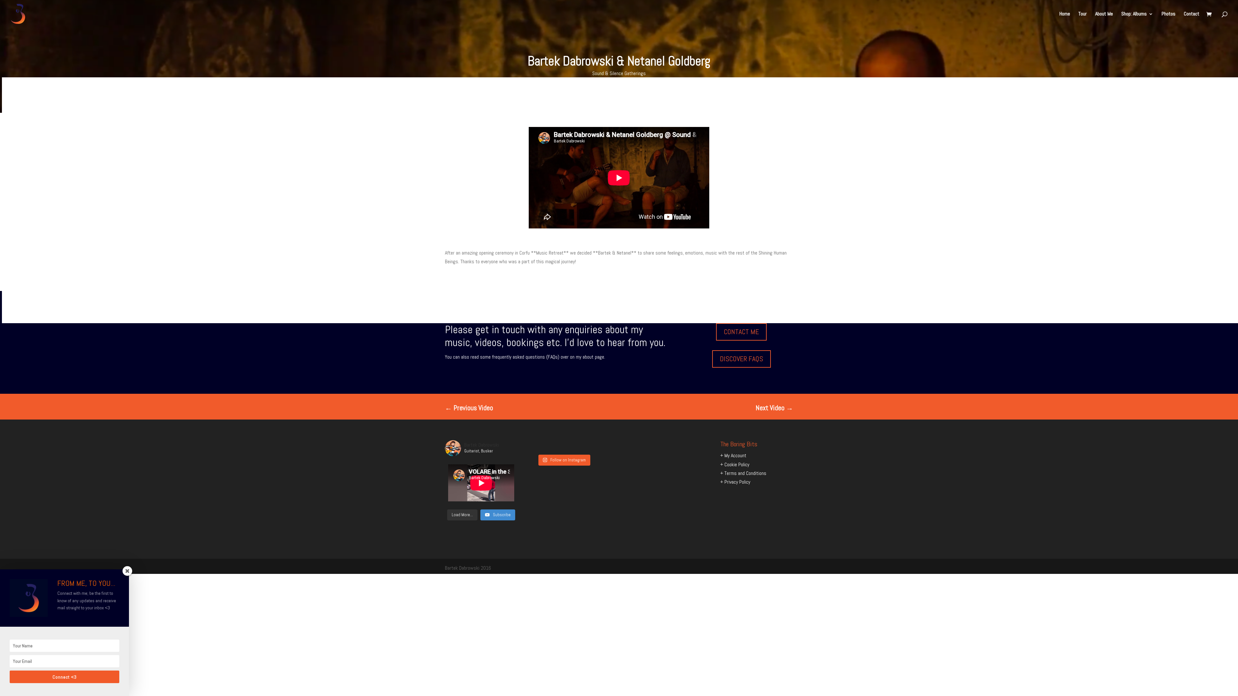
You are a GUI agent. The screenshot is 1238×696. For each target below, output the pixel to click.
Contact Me (741, 331)
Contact (1191, 14)
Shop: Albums (1134, 14)
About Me (1104, 14)
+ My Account (733, 455)
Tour (1082, 14)
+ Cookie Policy (734, 464)
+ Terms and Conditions (743, 473)
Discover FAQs (741, 358)
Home (1064, 14)
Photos (1168, 14)
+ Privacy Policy (735, 482)
